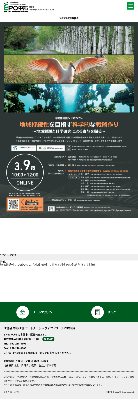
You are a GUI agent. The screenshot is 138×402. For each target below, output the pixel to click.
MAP (50, 339)
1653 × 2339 (8, 255)
